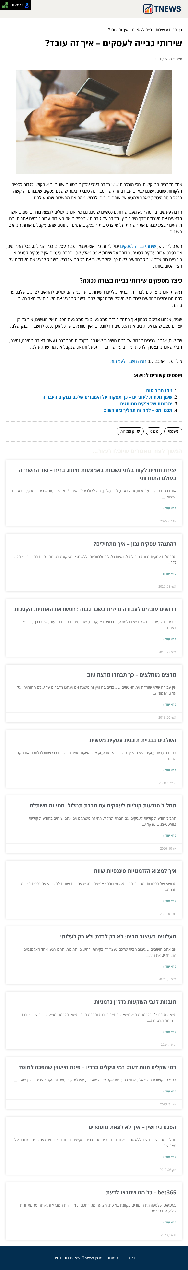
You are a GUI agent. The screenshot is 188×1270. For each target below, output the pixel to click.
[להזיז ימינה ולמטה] (6, 6)
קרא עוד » (169, 508)
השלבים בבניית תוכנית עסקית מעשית (132, 740)
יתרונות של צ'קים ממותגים (146, 403)
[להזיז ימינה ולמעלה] (6, 3)
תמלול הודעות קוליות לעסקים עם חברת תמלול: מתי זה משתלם (103, 805)
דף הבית (175, 29)
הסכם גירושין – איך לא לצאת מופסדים (132, 1126)
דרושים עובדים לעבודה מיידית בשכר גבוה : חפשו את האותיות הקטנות (95, 609)
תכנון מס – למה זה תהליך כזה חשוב (138, 410)
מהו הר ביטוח (159, 390)
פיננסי (154, 431)
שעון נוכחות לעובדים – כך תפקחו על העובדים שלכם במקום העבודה (107, 397)
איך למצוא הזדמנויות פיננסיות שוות (135, 870)
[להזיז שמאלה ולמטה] (3, 6)
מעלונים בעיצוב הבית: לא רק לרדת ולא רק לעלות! (118, 936)
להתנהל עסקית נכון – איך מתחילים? (135, 543)
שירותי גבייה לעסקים (138, 246)
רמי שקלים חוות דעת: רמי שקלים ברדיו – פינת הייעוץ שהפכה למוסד (97, 1067)
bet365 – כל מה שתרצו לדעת (141, 1192)
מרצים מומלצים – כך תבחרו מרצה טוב (131, 674)
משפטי (173, 431)
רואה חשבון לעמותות (128, 361)
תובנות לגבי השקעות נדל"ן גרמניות (135, 1001)
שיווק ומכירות (130, 431)
